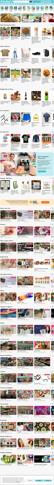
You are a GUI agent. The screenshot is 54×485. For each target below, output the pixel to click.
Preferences (30, 480)
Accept (48, 480)
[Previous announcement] (1, 4)
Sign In (43, 1)
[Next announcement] (52, 4)
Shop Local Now (41, 171)
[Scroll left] (1, 9)
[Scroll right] (52, 9)
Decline (39, 480)
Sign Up (48, 1)
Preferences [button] (18, 482)
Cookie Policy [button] (17, 481)
